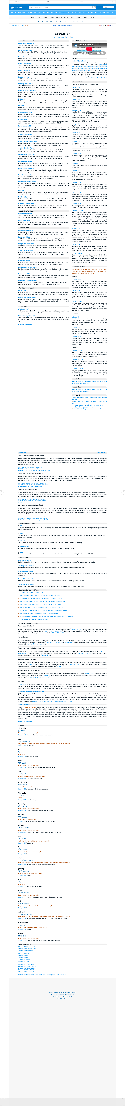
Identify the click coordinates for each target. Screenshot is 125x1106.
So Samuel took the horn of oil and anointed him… (32, 499)
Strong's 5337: (22, 919)
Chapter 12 (22, 25)
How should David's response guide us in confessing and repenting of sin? (42, 607)
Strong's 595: (22, 854)
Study (62, 37)
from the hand (84, 70)
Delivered (85, 381)
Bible (13, 25)
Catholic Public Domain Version (27, 267)
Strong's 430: (22, 821)
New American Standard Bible (27, 90)
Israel (101, 381)
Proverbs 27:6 (59, 642)
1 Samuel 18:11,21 (77, 359)
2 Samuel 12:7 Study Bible (26, 964)
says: (82, 68)
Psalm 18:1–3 (46, 675)
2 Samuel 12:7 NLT (23, 956)
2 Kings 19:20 (76, 132)
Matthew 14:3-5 (67, 701)
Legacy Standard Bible (25, 112)
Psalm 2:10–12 (45, 655)
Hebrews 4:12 (68, 642)
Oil (77, 383)
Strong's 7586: (22, 940)
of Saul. (91, 70)
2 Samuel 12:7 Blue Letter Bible (27, 947)
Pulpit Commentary (24, 704)
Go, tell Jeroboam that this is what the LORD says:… (32, 483)
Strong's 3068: (22, 810)
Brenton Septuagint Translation (27, 316)
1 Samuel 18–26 (89, 673)
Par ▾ (29, 40)
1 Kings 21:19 (76, 87)
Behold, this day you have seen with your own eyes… (33, 518)
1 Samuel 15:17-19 (77, 210)
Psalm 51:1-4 (76, 228)
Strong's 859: (22, 778)
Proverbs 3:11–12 (44, 677)
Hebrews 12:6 (58, 631)
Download (104, 78)
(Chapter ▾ (25, 40)
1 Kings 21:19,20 (77, 301)
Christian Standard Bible (25, 134)
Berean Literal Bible (24, 70)
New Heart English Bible (25, 197)
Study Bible (22, 453)
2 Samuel (17, 25)
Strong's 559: (22, 746)
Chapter (103, 453)
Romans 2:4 (60, 666)
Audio (53, 37)
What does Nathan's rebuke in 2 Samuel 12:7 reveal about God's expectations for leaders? (46, 616)
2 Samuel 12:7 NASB (24, 959)
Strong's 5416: (22, 735)
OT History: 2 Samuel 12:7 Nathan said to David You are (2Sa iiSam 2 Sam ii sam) (42, 975)
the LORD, (102, 66)
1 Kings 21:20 (76, 100)
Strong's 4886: (22, 864)
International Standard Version (27, 181)
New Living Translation (25, 50)
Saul (87, 383)
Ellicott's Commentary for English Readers (31, 691)
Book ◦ (99, 453)
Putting (80, 383)
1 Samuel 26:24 (76, 203)
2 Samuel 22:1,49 (77, 350)
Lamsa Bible (22, 290)
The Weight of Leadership (26, 566)
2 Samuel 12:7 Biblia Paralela (27, 966)
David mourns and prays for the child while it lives (88, 405)
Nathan (74, 383)
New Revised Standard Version (27, 280)
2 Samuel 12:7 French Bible (26, 970)
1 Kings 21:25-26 (77, 253)
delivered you (76, 70)
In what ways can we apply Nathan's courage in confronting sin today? (40, 604)
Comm (67, 37)
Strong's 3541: (22, 800)
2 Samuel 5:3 (76, 170)
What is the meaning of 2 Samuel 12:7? (31, 592)
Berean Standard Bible (24, 63)
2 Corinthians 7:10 (40, 644)
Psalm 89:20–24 (74, 664)
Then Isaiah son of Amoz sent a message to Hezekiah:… (34, 484)
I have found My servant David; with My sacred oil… (32, 500)
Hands (94, 381)
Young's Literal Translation (26, 244)
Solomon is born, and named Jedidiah (85, 407)
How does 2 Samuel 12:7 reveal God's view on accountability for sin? (40, 595)
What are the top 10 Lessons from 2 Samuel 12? (34, 619)
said (73, 66)
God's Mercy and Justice (25, 571)
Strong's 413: (22, 756)
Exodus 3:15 (102, 651)
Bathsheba (23, 541)
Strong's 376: (22, 789)
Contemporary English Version (27, 155)
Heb (72, 37)
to (75, 66)
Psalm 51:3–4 (50, 642)
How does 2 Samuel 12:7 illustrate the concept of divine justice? (39, 613)
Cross (58, 37)
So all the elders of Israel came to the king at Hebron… (32, 502)
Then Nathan (103, 65)
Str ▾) (32, 40)
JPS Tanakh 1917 (23, 309)
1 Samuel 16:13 (76, 153)
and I (105, 68)
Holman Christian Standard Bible (27, 141)
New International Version (26, 43)
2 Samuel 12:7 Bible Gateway (27, 949)
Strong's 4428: (22, 875)
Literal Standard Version (25, 230)
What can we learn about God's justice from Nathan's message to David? (41, 598)
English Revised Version (25, 161)
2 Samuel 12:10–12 (32, 677)
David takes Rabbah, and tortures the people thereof (89, 409)
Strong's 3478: (22, 832)
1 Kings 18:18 (76, 244)
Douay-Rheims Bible (24, 260)
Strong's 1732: (22, 767)
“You (81, 66)
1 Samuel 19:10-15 (77, 368)
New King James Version (25, 84)
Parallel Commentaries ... (25, 721)
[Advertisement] (62, 439)
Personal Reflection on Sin (26, 579)
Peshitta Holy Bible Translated (27, 297)
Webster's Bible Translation (26, 204)
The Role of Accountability (26, 584)
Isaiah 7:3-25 (58, 701)
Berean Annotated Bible (25, 126)
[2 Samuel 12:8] (123, 494)
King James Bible (23, 77)
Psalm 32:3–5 (30, 644)
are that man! (87, 66)
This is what (94, 66)
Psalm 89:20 (75, 164)
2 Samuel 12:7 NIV (23, 954)
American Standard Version (26, 148)
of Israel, (77, 68)
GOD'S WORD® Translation (26, 168)
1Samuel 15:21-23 (37, 701)
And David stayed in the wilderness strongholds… (32, 517)
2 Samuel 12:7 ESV (24, 957)
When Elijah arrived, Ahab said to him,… (29, 468)
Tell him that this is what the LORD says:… (30, 467)
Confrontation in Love (24, 560)
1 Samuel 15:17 (76, 328)
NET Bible (21, 190)
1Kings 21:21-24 (48, 701)
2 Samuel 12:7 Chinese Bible (26, 968)
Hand (89, 381)
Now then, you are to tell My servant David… (30, 486)
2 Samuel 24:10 (76, 110)
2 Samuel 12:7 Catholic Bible (26, 972)
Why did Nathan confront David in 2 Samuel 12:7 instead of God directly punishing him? (45, 610)
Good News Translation (25, 175)
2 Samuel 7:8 (76, 141)
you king (93, 68)
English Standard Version (25, 57)
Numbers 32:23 (48, 631)
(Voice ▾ (82, 40)
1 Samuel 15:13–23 (58, 633)
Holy (98, 381)
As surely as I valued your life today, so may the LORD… (33, 519)
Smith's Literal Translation (25, 250)
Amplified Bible (22, 119)
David (79, 381)
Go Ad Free (3, 1099)
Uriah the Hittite (24, 546)
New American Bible (24, 274)
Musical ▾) (86, 40)
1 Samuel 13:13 (76, 280)
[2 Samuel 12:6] (2, 494)
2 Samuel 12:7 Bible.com (25, 950)
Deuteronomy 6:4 (23, 653)
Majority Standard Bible (25, 213)
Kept (105, 381)
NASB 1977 (21, 106)
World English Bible (24, 220)
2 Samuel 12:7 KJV (24, 961)
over (97, 68)
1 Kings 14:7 (75, 124)
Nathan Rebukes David (79, 61)
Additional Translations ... (25, 324)
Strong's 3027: (22, 929)
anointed (87, 68)
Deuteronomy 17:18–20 (84, 653)
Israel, (101, 68)
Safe (84, 383)
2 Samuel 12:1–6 (76, 629)
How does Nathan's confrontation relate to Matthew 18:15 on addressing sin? (42, 601)
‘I (84, 68)
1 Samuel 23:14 (76, 182)
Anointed (74, 381)
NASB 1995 (21, 99)
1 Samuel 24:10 (76, 193)
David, (78, 66)
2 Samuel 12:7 (22, 684)
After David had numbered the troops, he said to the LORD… (34, 470)
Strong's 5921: (22, 886)
